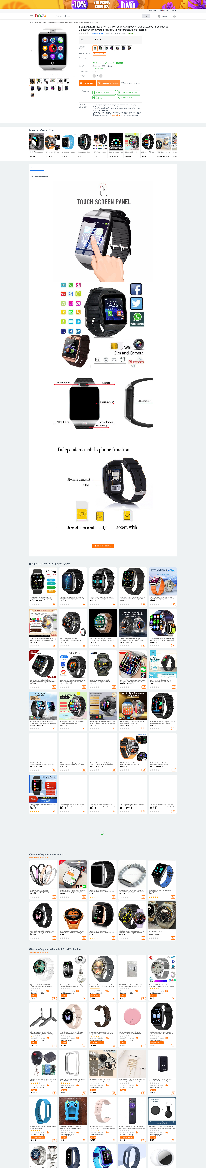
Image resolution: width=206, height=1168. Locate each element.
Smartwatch (95, 22)
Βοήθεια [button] (152, 11)
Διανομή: (81, 66)
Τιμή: (81, 40)
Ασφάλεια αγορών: (84, 91)
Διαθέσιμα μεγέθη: (84, 53)
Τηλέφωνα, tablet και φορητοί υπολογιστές (60, 22)
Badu (30, 22)
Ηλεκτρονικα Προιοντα (40, 22)
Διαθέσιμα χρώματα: (82, 47)
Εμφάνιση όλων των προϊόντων (38, 822)
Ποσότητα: (82, 76)
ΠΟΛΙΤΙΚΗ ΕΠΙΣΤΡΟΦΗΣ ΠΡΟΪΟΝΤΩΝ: (83, 106)
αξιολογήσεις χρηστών (96, 33)
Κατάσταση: (82, 58)
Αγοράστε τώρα (87, 83)
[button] (31, 15)
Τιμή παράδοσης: (84, 71)
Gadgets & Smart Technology (81, 22)
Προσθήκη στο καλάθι (108, 83)
